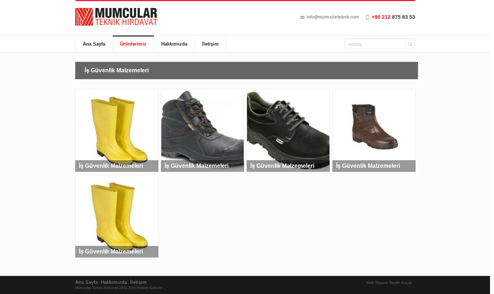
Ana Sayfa (94, 44)
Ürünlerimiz (133, 44)
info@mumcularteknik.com (333, 17)
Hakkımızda (174, 44)
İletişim (210, 44)
